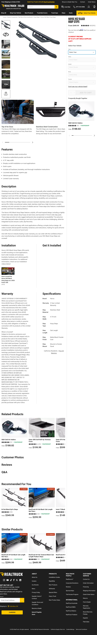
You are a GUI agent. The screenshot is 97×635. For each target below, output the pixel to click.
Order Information (88, 583)
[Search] (56, 7)
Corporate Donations (72, 583)
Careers (34, 581)
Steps (63, 13)
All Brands (52, 588)
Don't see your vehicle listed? (77, 86)
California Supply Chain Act (58, 629)
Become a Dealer (37, 608)
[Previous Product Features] (3, 142)
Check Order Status (88, 594)
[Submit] (22, 600)
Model (69, 64)
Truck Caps (54, 13)
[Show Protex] (6, 34)
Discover (3, 18)
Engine (70, 79)
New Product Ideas (54, 600)
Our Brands (35, 585)
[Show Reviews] (88, 25)
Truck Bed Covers (42, 13)
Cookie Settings (70, 629)
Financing (86, 587)
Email (2, 596)
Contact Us (86, 579)
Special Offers (53, 592)
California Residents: (54, 352)
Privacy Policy (36, 592)
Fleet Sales (86, 621)
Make (69, 56)
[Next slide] (94, 135)
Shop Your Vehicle (15, 13)
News (33, 588)
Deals (70, 13)
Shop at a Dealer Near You (69, 2)
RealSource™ (69, 579)
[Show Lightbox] (38, 39)
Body (69, 71)
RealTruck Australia (71, 603)
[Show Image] (6, 24)
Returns (85, 598)
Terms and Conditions (81, 629)
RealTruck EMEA (70, 607)
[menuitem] (3, 13)
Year (69, 49)
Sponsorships (70, 590)
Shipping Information (89, 590)
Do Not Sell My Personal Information (40, 629)
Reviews (68, 587)
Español (85, 618)
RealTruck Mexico (71, 611)
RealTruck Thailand (71, 614)
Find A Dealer (87, 602)
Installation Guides (54, 577)
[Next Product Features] (32, 142)
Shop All (3, 13)
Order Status (91, 2)
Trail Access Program (72, 594)
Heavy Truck (52, 596)
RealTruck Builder (49, 2)
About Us (34, 577)
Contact (82, 2)
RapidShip (52, 581)
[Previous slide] (69, 135)
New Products (29, 13)
